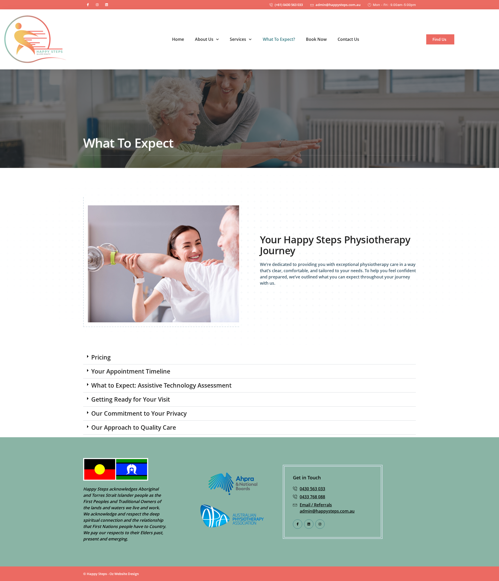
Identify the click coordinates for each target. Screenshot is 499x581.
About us (204, 39)
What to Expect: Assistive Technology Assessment (161, 385)
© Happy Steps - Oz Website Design (111, 573)
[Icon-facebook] (88, 4)
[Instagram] (97, 4)
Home (178, 39)
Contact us (348, 39)
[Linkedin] (106, 4)
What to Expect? (279, 39)
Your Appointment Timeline (130, 371)
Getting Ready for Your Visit (130, 399)
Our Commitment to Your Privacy (139, 413)
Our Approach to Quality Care (133, 427)
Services (238, 39)
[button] (249, 357)
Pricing (101, 357)
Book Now (316, 39)
